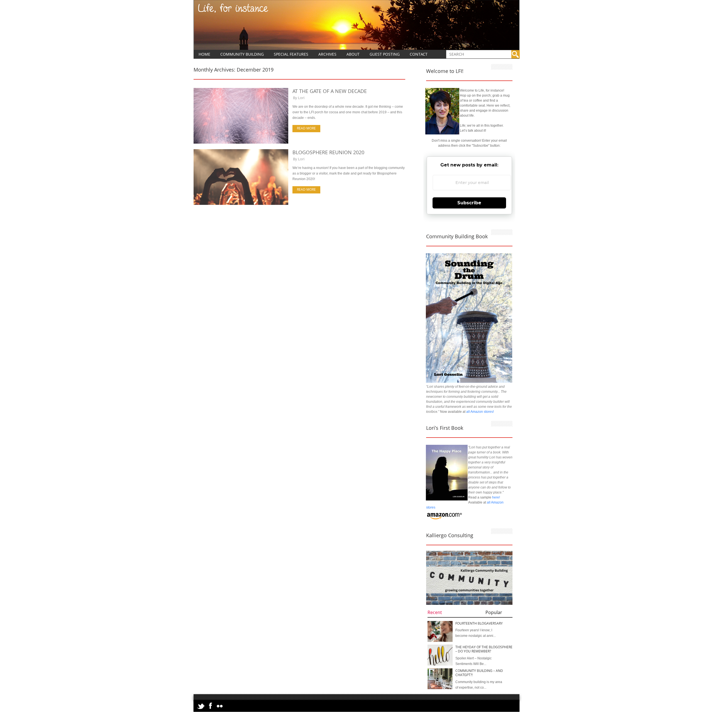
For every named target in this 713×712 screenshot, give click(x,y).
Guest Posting (385, 54)
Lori (301, 97)
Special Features (291, 54)
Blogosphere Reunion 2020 (328, 152)
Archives (327, 54)
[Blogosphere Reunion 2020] (241, 203)
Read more (306, 128)
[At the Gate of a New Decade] (241, 142)
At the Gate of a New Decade (329, 91)
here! (496, 497)
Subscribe (469, 202)
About (353, 54)
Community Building (242, 54)
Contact (419, 54)
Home (204, 54)
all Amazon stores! (480, 411)
